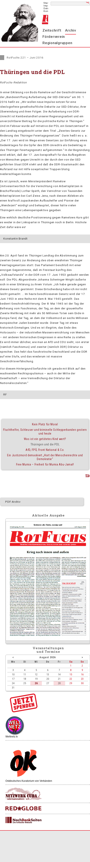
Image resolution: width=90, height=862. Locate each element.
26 (36, 683)
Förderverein (53, 36)
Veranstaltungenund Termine (48, 650)
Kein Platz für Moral (45, 424)
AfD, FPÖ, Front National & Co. (45, 449)
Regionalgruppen (57, 43)
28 (59, 683)
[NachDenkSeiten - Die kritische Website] (23, 820)
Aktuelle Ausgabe (48, 515)
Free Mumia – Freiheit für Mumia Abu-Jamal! (45, 464)
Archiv (70, 30)
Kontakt (48, 11)
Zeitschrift (51, 30)
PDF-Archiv (13, 501)
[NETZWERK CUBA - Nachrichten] (23, 794)
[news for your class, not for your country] (23, 808)
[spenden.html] (23, 711)
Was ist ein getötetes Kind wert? (45, 439)
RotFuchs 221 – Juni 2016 (25, 57)
